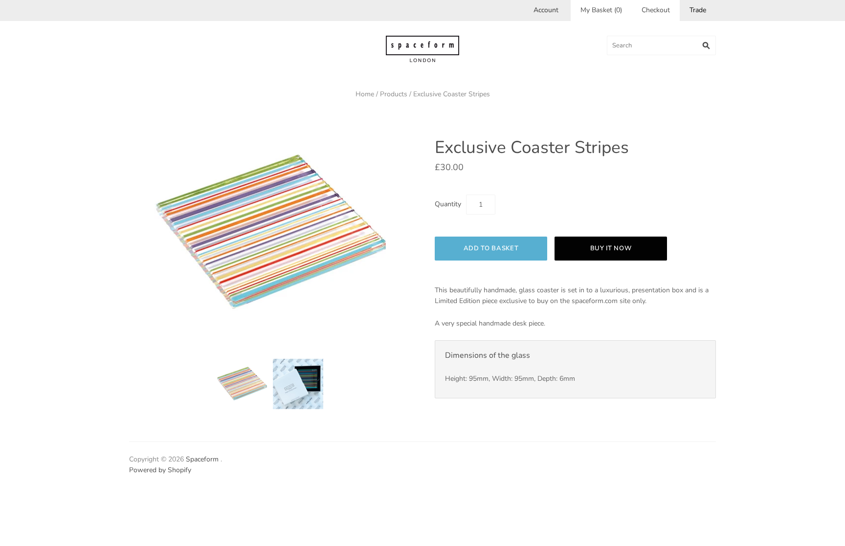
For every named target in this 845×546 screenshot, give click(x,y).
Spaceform (202, 459)
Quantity (448, 204)
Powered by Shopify (160, 470)
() (601, 10)
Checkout (656, 10)
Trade (697, 10)
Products (393, 94)
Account (546, 10)
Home (365, 94)
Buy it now (611, 248)
